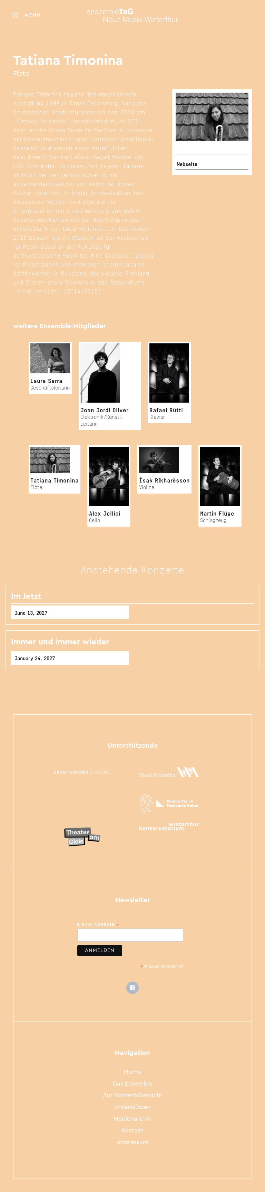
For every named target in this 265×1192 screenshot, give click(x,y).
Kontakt (132, 1131)
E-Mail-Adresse (98, 925)
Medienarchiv (132, 1119)
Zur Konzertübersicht (133, 1096)
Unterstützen (132, 1107)
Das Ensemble (132, 1084)
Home (132, 1072)
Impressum (132, 1143)
